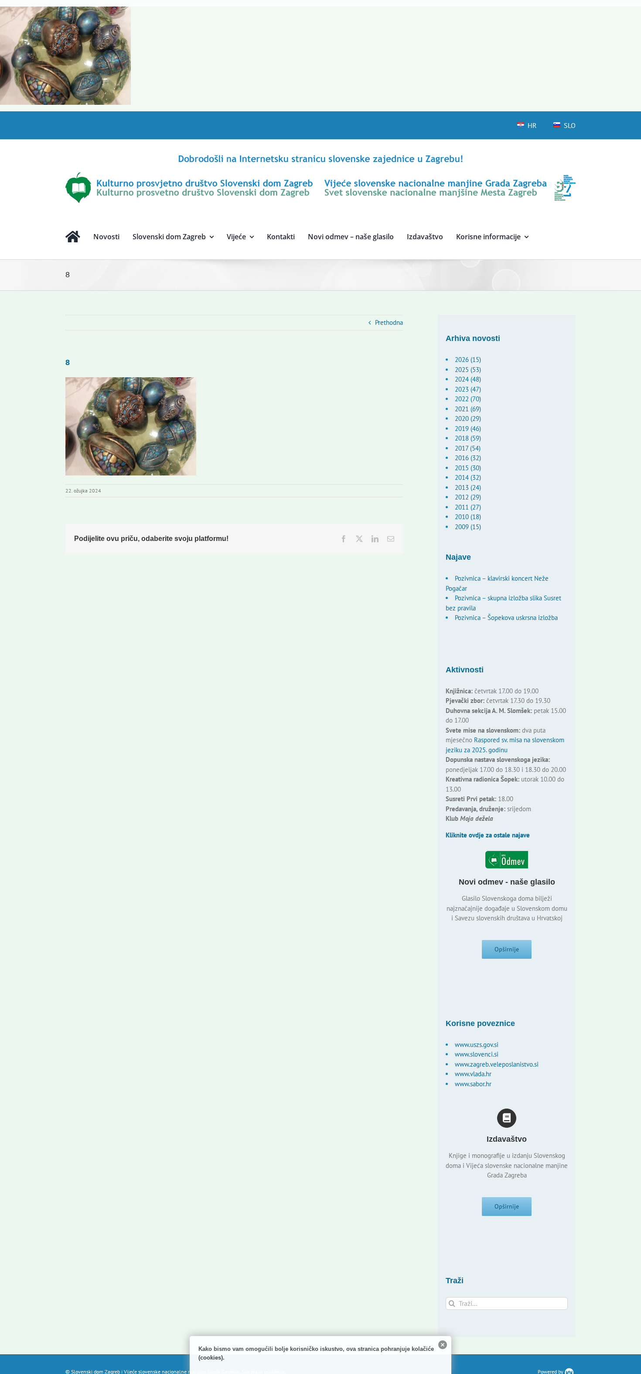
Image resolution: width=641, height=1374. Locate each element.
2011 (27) (468, 507)
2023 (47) (468, 389)
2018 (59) (468, 438)
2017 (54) (468, 448)
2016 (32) (468, 458)
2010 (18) (468, 517)
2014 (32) (468, 477)
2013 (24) (468, 487)
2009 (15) (468, 527)
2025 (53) (468, 369)
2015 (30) (468, 468)
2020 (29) (468, 418)
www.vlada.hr (473, 1074)
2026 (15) (468, 359)
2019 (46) (468, 428)
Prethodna (389, 322)
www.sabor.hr (473, 1084)
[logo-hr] (320, 156)
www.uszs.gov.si (476, 1044)
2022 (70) (468, 399)
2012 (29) (468, 497)
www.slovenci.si (476, 1054)
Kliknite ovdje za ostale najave (488, 835)
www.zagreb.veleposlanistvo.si (497, 1064)
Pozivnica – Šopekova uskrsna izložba (506, 617)
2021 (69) (468, 409)
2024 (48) (468, 379)
